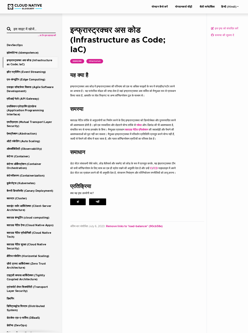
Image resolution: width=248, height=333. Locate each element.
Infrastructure (95, 61)
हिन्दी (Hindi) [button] (229, 6)
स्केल (139, 125)
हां (78, 201)
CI (151, 168)
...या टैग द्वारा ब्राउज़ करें (47, 35)
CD (156, 168)
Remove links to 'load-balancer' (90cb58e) (134, 226)
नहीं (98, 201)
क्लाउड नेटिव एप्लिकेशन (136, 129)
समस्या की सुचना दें (224, 35)
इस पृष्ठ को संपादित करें (226, 28)
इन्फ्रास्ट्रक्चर (77, 61)
